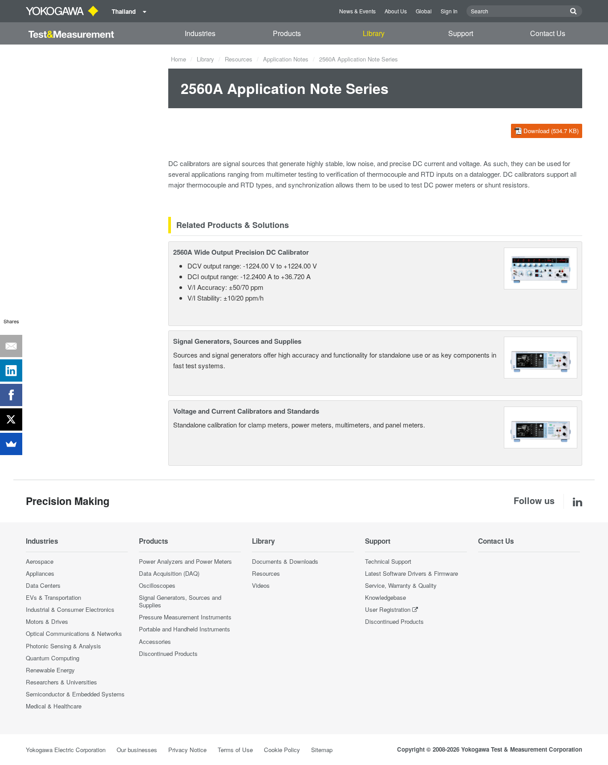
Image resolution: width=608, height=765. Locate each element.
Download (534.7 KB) (551, 130)
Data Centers (43, 585)
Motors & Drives (47, 621)
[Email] (11, 346)
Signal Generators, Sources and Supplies (237, 341)
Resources (238, 59)
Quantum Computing (52, 658)
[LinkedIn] (11, 370)
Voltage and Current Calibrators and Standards (246, 411)
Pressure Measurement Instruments (185, 617)
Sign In (449, 11)
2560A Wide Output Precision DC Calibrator (241, 252)
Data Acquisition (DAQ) (169, 573)
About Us (396, 11)
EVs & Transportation (53, 597)
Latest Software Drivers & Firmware (411, 573)
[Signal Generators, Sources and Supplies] (540, 356)
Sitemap (321, 749)
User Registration (387, 609)
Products (287, 33)
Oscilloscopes (157, 585)
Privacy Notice (187, 749)
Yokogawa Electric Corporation (65, 749)
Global (424, 11)
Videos (261, 585)
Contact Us (547, 33)
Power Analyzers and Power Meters (185, 561)
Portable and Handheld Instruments (184, 629)
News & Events (357, 11)
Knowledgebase (385, 597)
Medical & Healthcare (53, 706)
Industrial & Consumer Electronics (70, 609)
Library (374, 33)
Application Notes (285, 59)
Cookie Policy (282, 749)
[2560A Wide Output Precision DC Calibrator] (540, 267)
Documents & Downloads (285, 561)
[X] (11, 419)
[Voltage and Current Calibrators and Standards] (540, 426)
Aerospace (39, 561)
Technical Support (388, 561)
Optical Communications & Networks (74, 633)
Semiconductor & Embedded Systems (75, 694)
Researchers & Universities (61, 682)
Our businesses (137, 749)
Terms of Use (235, 749)
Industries (200, 33)
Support (460, 33)
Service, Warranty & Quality (401, 585)
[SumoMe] (11, 444)
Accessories (155, 641)
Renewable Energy (50, 670)
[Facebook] (11, 395)
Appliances (40, 573)
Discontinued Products (168, 653)
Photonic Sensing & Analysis (63, 646)
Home (178, 59)
